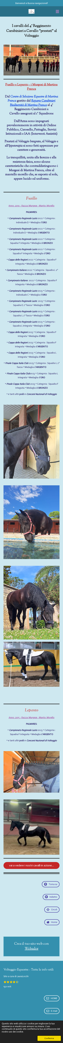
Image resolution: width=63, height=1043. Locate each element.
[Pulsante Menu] (57, 11)
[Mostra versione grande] (31, 60)
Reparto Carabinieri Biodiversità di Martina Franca (32, 103)
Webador (31, 948)
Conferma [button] (49, 1038)
